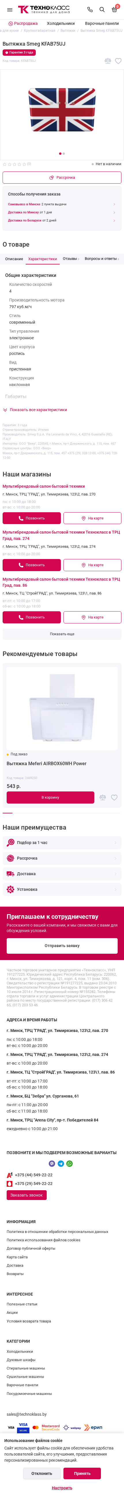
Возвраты (15, 1274)
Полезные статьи (22, 1304)
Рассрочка (66, 177)
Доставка (15, 1265)
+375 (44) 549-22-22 (33, 1175)
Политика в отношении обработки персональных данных (57, 1231)
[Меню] (10, 9)
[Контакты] (90, 9)
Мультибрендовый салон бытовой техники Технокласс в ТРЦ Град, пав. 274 (61, 535)
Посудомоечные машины (29, 1393)
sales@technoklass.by (27, 1414)
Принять (82, 1473)
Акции (12, 1312)
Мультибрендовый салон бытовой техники (44, 486)
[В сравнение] (108, 61)
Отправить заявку (62, 945)
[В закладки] (118, 61)
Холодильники (61, 23)
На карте (96, 518)
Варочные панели (102, 23)
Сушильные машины (25, 1376)
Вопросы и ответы (102, 258)
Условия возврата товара (29, 1321)
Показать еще (62, 634)
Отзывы (71, 258)
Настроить (62, 1488)
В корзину (50, 797)
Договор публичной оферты (31, 1248)
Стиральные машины (26, 1368)
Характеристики (42, 259)
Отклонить (41, 1473)
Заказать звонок (26, 1195)
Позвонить (35, 518)
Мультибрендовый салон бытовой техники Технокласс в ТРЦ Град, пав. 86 (61, 582)
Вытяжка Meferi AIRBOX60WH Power (47, 763)
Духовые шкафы (21, 1360)
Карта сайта (17, 1257)
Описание (14, 259)
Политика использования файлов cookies (43, 1240)
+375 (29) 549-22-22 (33, 1183)
